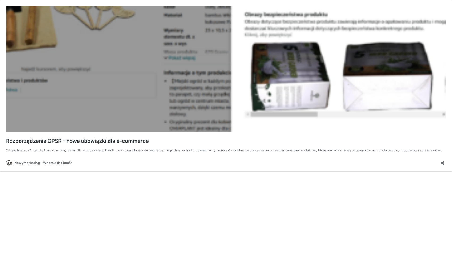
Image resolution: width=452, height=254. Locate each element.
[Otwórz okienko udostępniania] (442, 161)
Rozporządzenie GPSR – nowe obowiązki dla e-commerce (77, 141)
